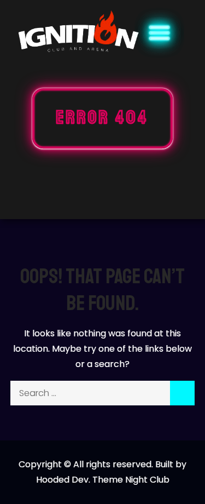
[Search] (182, 393)
